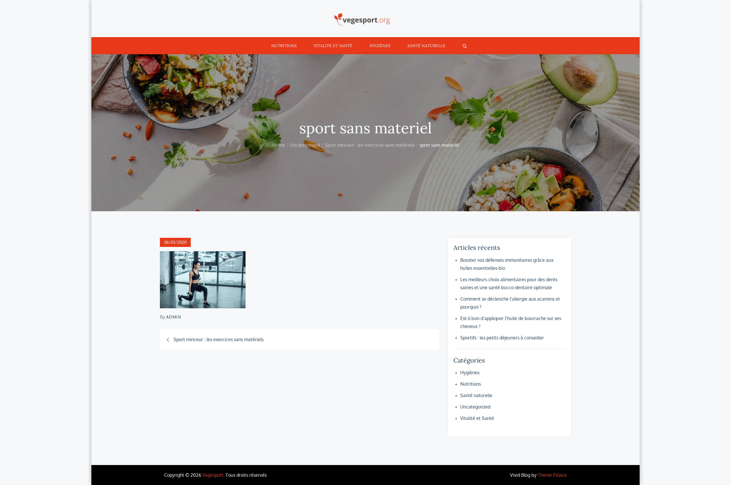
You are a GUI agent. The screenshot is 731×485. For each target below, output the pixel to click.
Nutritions (284, 45)
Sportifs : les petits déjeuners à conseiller (502, 338)
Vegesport (212, 475)
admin (173, 317)
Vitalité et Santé (333, 45)
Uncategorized (475, 407)
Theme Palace (552, 475)
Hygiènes (379, 45)
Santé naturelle (426, 45)
